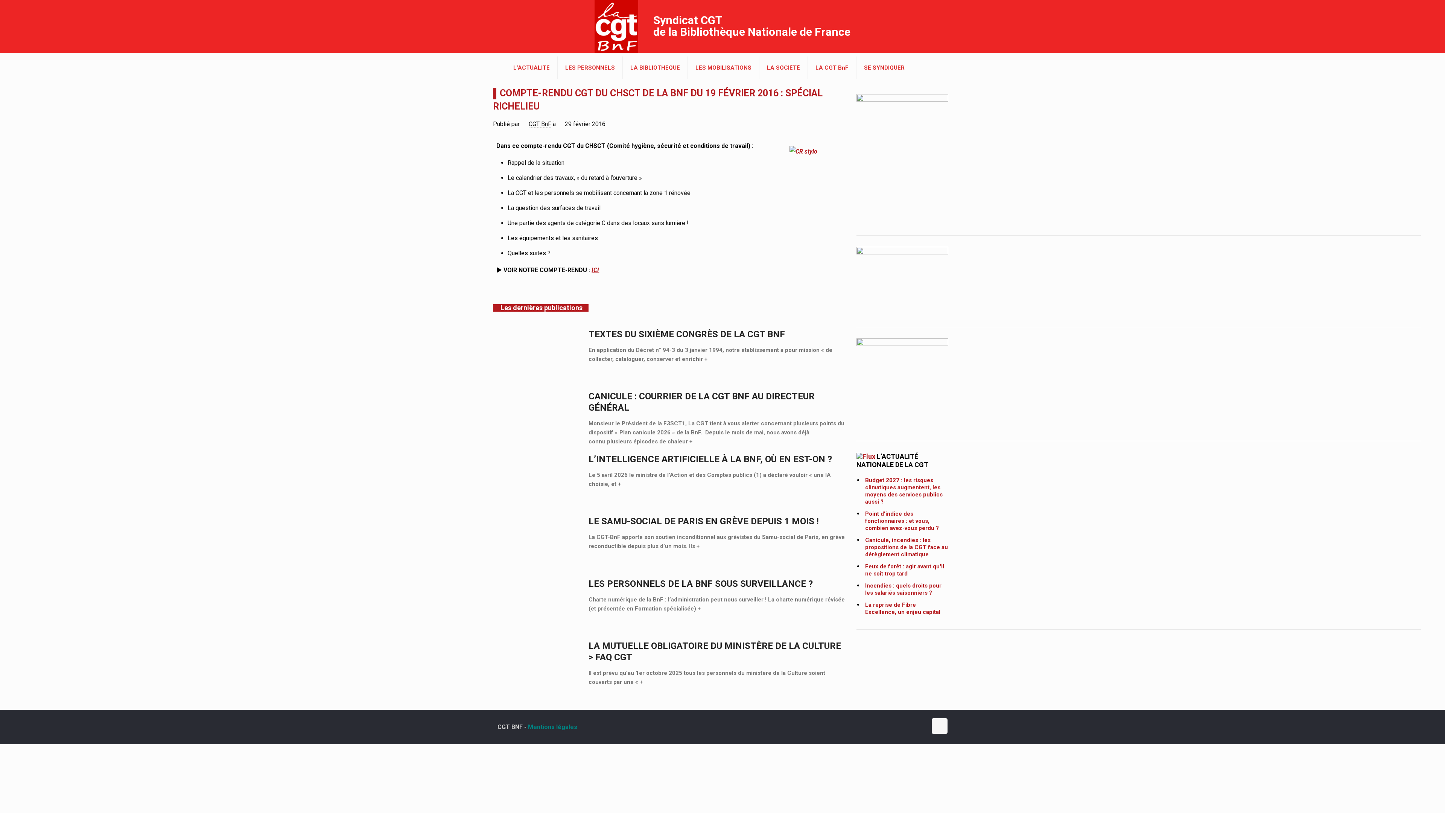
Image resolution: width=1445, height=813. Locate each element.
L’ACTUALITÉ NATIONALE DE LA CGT (892, 460)
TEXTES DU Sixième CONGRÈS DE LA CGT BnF (687, 334)
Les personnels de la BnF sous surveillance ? (701, 584)
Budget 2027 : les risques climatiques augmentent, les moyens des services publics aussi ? (904, 491)
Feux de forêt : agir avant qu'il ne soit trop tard (904, 570)
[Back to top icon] (940, 726)
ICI (595, 270)
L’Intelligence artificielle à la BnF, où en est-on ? (710, 459)
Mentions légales (552, 727)
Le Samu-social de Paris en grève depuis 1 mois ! (704, 521)
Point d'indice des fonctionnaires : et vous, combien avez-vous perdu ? (902, 520)
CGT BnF (540, 124)
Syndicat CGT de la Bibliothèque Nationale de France (751, 26)
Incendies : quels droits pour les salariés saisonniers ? (903, 589)
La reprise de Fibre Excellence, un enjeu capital (902, 608)
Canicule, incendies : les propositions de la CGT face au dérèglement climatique (906, 547)
